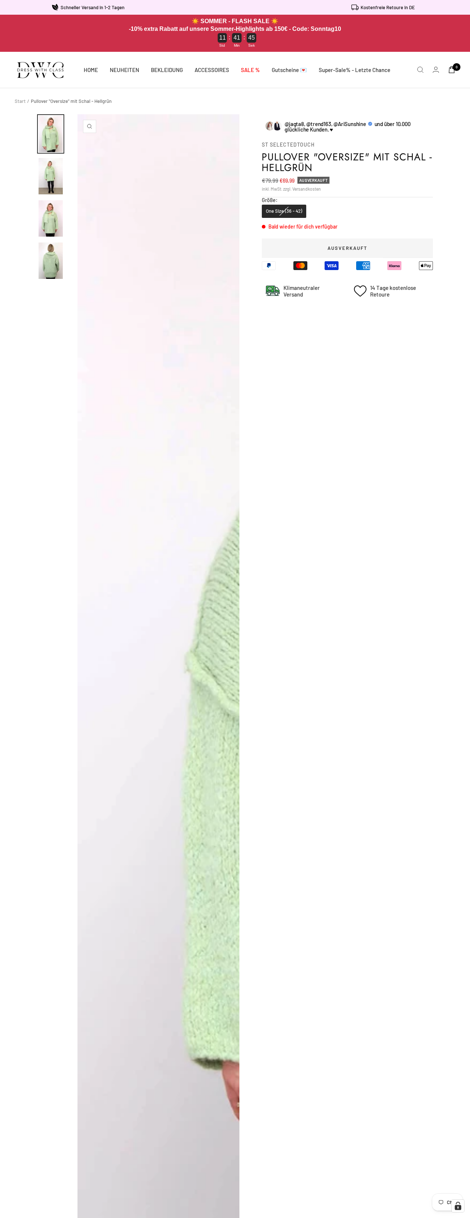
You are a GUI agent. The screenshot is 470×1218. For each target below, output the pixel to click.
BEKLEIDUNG (167, 70)
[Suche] (420, 70)
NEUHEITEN (124, 70)
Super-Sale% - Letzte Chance (354, 70)
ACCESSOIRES (212, 70)
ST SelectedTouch (288, 144)
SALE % (250, 70)
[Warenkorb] (451, 69)
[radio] (284, 211)
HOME (91, 70)
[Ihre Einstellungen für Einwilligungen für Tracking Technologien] (458, 1206)
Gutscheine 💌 (289, 70)
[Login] (436, 70)
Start (20, 101)
